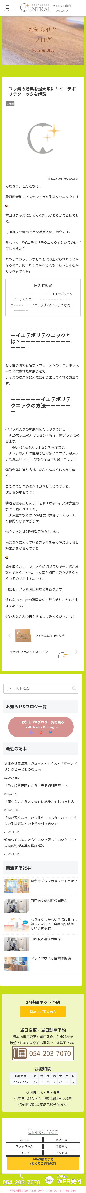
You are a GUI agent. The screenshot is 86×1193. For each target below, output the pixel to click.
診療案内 (61, 1146)
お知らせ (24, 1153)
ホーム (24, 1140)
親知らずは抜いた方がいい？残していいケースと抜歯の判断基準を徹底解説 (40, 842)
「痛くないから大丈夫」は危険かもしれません (39, 801)
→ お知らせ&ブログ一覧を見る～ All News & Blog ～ (41, 724)
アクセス (61, 1153)
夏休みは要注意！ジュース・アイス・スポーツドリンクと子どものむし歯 (40, 766)
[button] (74, 688)
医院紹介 (61, 1140)
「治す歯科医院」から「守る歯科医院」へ (36, 785)
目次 (37, 285)
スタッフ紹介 (24, 1146)
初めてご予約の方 (43, 1011)
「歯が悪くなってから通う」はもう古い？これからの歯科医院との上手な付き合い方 (40, 820)
